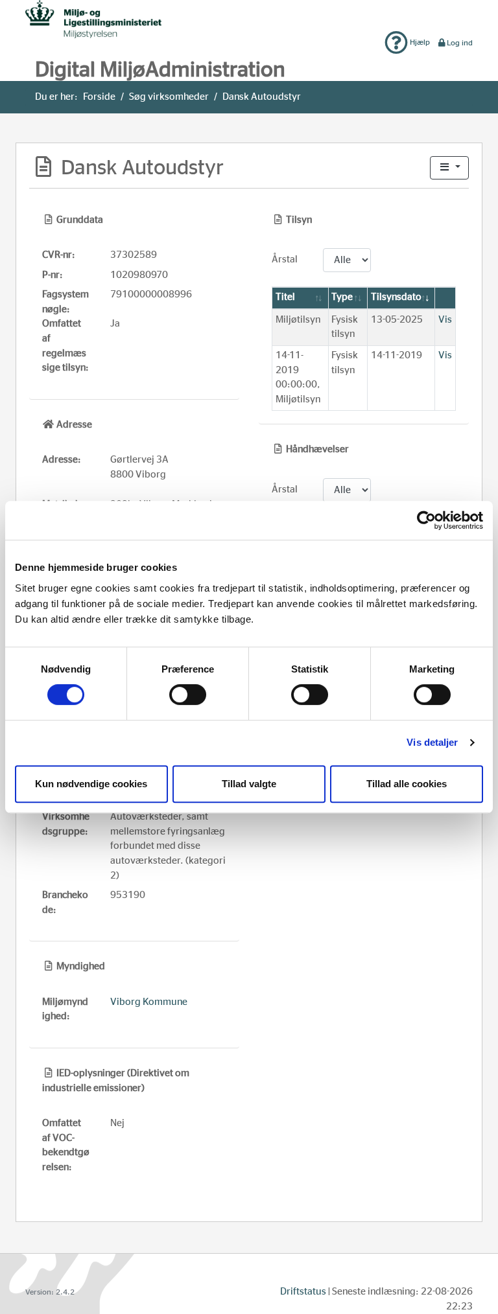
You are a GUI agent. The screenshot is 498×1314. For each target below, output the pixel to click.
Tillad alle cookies (406, 783)
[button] (449, 168)
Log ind (460, 43)
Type (342, 297)
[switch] (187, 694)
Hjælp (419, 42)
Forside (99, 97)
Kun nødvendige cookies (91, 783)
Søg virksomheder (169, 97)
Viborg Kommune (148, 1002)
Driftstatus (303, 1292)
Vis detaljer (432, 742)
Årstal (285, 259)
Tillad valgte (249, 783)
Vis (445, 320)
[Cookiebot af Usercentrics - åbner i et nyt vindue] (426, 520)
